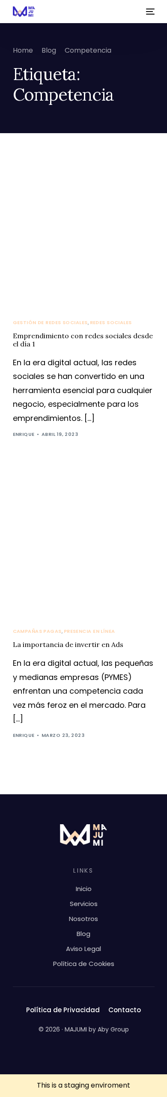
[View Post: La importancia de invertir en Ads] (84, 543)
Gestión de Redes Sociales (50, 322)
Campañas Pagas (37, 631)
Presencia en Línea (89, 631)
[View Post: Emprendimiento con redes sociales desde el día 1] (84, 234)
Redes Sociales (111, 322)
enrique (24, 434)
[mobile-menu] (149, 11)
